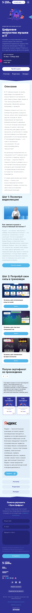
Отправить (16, 556)
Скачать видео (16, 265)
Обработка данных (16, 604)
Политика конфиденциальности (16, 601)
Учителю (6, 74)
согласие (21, 547)
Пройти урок (16, 69)
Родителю (16, 74)
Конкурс (26, 74)
